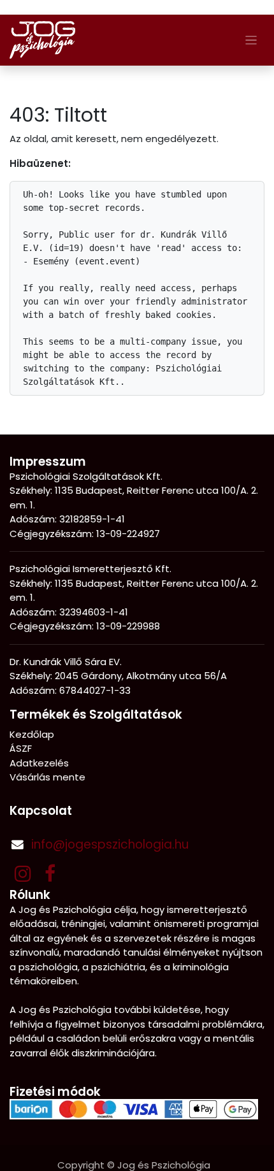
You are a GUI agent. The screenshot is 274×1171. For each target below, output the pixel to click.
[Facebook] (50, 873)
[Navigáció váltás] (251, 40)
